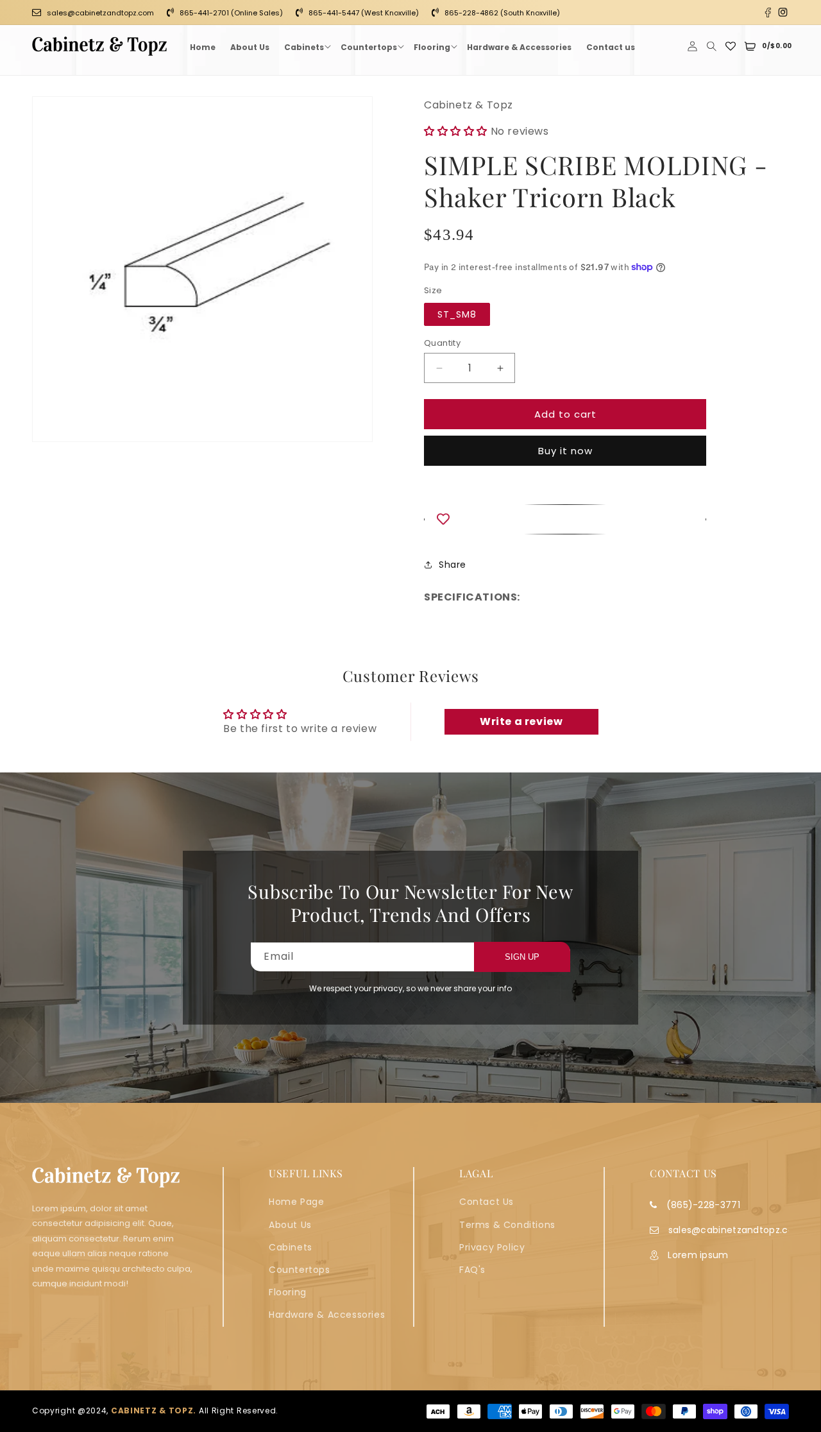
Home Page (296, 1201)
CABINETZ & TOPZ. (153, 1411)
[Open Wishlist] (730, 46)
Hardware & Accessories (327, 1314)
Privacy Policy (492, 1246)
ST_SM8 (457, 314)
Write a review (521, 721)
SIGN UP (522, 957)
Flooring (288, 1292)
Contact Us (486, 1201)
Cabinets (290, 1246)
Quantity (442, 343)
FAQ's (472, 1269)
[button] (305, 46)
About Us (290, 1224)
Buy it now (565, 450)
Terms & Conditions (507, 1224)
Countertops (299, 1269)
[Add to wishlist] (565, 519)
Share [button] (452, 564)
